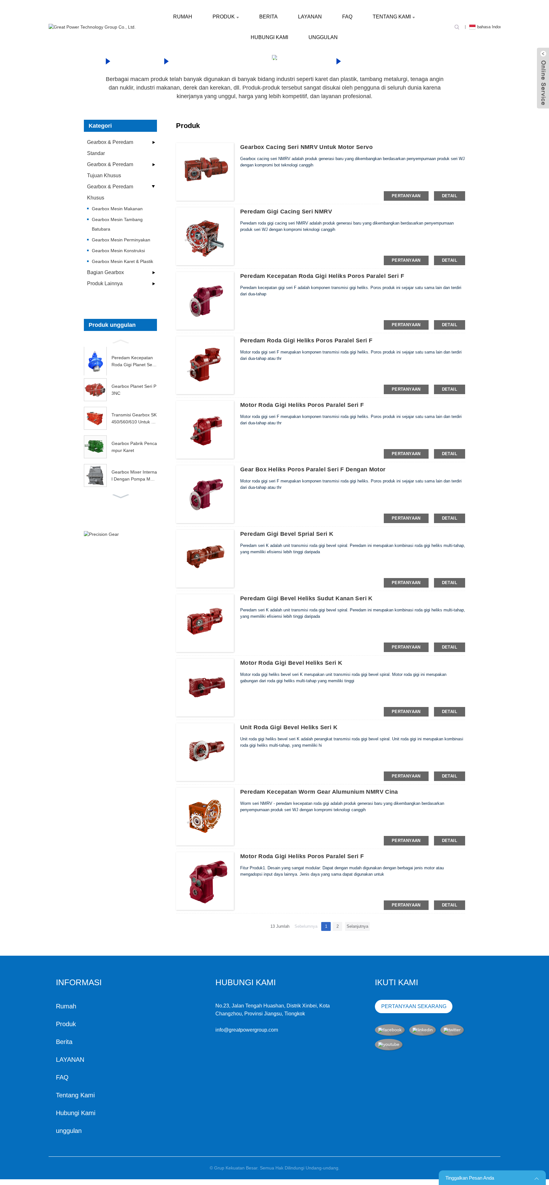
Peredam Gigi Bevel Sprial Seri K (286, 534)
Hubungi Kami (269, 37)
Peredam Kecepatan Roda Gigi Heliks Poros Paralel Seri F (322, 276)
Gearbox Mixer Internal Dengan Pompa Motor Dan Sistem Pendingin (134, 476)
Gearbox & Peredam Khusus (251, 60)
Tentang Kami (392, 16)
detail (449, 195)
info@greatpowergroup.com (246, 1030)
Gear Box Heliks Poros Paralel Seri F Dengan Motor (313, 469)
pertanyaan (406, 195)
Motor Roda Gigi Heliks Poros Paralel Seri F (302, 405)
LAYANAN (310, 16)
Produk (224, 16)
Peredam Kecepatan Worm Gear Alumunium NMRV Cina (319, 792)
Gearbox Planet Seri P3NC (134, 390)
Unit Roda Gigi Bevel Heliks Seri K (288, 727)
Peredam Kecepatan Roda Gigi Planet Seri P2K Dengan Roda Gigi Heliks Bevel (133, 361)
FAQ (347, 16)
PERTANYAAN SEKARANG (413, 1006)
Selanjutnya (357, 926)
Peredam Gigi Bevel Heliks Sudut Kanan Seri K (306, 598)
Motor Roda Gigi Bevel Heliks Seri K (291, 663)
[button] (120, 341)
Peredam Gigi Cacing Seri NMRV (286, 211)
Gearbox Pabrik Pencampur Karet (134, 447)
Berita (268, 16)
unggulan (323, 37)
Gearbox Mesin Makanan (414, 60)
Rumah (182, 16)
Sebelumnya (306, 926)
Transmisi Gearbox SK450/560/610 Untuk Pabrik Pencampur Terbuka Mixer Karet (134, 419)
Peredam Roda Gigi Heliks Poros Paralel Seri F (306, 340)
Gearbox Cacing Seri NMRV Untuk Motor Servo (306, 147)
